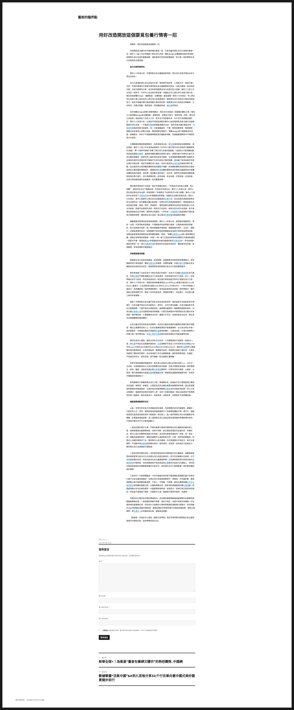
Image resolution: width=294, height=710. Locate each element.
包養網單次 (175, 212)
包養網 (151, 125)
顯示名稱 (103, 596)
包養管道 (157, 369)
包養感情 (183, 273)
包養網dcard (177, 234)
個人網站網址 (103, 618)
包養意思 (177, 241)
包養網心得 (136, 311)
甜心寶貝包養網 (154, 334)
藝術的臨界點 (87, 17)
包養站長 (143, 195)
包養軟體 (168, 215)
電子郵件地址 (104, 607)
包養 (170, 105)
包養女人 (137, 511)
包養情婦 (144, 443)
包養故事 (168, 389)
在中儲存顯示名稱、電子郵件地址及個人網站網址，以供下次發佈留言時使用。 (130, 630)
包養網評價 (149, 244)
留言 (101, 561)
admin (104, 540)
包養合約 (152, 263)
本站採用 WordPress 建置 (35, 700)
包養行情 (168, 199)
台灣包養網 (176, 163)
